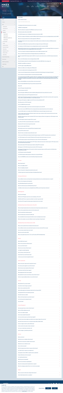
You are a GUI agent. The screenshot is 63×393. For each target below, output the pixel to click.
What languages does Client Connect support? (25, 272)
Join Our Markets (37, 6)
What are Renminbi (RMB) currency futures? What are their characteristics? (29, 81)
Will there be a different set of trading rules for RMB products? (27, 67)
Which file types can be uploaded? (23, 359)
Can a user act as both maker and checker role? (25, 328)
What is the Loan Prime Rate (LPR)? (23, 232)
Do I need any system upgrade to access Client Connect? (26, 265)
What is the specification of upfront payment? (25, 212)
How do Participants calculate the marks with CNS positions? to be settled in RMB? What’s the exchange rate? (34, 61)
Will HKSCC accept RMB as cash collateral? (24, 63)
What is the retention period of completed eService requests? (27, 363)
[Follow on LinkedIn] (51, 383)
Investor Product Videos (5, 56)
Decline (48, 388)
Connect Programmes (53, 6)
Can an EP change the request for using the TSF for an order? (27, 119)
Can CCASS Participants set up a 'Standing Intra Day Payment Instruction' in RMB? (30, 34)
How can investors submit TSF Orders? (24, 126)
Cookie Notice (4, 64)
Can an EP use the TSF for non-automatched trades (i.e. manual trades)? (28, 121)
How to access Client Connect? (22, 245)
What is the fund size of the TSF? (23, 90)
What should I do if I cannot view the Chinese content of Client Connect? (28, 274)
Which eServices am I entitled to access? (24, 343)
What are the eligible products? (22, 165)
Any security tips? (20, 301)
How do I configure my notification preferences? (25, 330)
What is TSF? (20, 85)
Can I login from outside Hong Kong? (23, 250)
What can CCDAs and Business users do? (24, 310)
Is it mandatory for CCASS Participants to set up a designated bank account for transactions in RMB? (33, 46)
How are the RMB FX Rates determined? (24, 104)
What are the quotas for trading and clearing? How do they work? (28, 170)
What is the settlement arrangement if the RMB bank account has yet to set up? (30, 29)
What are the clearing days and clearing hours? (25, 181)
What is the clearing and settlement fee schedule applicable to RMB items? (29, 38)
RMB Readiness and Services (8, 37)
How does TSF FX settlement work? (23, 130)
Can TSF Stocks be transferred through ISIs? (24, 152)
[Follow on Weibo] (59, 383)
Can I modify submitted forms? (22, 357)
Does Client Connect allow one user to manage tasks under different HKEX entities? (30, 321)
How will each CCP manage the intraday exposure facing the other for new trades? (30, 201)
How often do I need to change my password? (25, 285)
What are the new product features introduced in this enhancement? (28, 225)
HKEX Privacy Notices (5, 61)
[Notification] (58, 3)
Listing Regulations (43, 6)
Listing (4, 43)
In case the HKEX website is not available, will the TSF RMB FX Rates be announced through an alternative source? (35, 111)
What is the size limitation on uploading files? (25, 361)
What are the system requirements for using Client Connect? (27, 263)
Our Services (32, 6)
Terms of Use (4, 59)
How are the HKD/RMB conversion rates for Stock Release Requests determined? (30, 156)
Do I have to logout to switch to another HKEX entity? (26, 323)
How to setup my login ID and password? (24, 314)
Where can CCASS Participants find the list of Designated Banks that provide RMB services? (31, 53)
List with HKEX (5, 41)
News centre (48, 6)
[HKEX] (8, 5)
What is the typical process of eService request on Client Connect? (28, 348)
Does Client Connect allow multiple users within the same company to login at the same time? (32, 319)
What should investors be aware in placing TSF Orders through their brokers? (29, 128)
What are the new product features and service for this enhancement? (28, 210)
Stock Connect (6, 39)
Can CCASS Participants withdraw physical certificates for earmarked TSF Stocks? (30, 154)
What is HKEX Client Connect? (22, 241)
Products (4, 30)
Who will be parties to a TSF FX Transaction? (24, 102)
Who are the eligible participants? (23, 167)
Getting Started (5, 28)
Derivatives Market (5, 47)
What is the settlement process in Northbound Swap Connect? (27, 185)
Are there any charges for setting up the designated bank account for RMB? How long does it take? (32, 51)
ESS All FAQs (5, 54)
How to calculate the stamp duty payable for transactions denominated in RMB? (30, 74)
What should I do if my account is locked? (24, 283)
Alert (3, 19)
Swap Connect (6, 34)
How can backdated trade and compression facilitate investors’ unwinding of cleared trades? (32, 216)
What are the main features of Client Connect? (25, 243)
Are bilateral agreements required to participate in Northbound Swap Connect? (30, 172)
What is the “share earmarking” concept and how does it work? (27, 132)
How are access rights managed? (23, 312)
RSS (2, 66)
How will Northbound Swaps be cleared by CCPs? (25, 183)
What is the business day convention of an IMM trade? (26, 214)
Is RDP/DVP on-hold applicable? (22, 27)
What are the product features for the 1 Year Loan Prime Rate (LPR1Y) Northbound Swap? (31, 234)
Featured (4, 32)
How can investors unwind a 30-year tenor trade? (25, 230)
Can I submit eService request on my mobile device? (26, 350)
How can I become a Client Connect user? (24, 252)
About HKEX (43, 3)
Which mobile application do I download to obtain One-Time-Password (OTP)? (29, 290)
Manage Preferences (42, 388)
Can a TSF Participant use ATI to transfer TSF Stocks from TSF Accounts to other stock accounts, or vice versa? (34, 137)
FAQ (3, 24)
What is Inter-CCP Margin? (22, 194)
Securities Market (5, 45)
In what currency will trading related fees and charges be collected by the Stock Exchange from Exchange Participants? (36, 72)
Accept (55, 388)
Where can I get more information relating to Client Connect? (27, 372)
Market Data (57, 6)
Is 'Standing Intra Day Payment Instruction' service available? (27, 25)
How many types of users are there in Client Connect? (26, 308)
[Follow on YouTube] (56, 383)
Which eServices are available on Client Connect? (25, 339)
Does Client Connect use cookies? (23, 294)
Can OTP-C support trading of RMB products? (24, 65)
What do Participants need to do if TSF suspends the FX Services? (27, 94)
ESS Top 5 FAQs (5, 52)
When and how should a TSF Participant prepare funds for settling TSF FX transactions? (31, 144)
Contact (3, 22)
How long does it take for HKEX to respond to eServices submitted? (28, 352)
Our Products (28, 6)
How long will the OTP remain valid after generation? (26, 292)
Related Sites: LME (49, 3)
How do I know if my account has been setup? (24, 254)
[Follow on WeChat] (53, 383)
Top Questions (5, 26)
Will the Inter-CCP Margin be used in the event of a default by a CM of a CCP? (29, 196)
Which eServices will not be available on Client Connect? (26, 341)
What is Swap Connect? (21, 163)
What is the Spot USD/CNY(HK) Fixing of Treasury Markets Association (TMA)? (29, 83)
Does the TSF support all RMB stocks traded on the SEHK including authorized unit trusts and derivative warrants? (35, 92)
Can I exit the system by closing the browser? (25, 299)
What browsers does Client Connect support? (24, 270)
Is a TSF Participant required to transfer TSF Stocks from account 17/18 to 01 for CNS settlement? (32, 139)
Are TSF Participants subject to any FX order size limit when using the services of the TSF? (31, 106)
